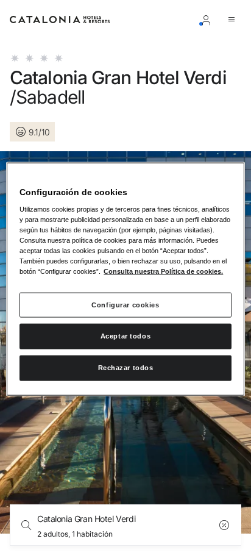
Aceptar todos (125, 336)
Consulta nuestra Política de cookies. (163, 271)
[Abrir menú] (234, 19)
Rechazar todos (126, 367)
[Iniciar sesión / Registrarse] (208, 19)
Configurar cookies (125, 304)
